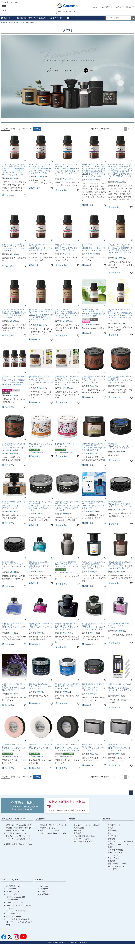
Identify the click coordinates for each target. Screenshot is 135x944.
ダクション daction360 (15, 897)
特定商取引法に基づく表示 (85, 836)
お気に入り (41, 18)
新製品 (110, 828)
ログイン (118, 7)
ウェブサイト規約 (81, 839)
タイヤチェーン (114, 833)
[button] (112, 129)
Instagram (44, 889)
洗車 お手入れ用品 (115, 850)
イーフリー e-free (13, 916)
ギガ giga (10, 908)
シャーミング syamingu (16, 911)
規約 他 (72, 819)
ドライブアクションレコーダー (120, 841)
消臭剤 (110, 847)
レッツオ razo (12, 900)
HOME (3, 22)
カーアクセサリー (21, 22)
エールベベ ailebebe (14, 902)
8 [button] (128, 129)
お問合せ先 (40, 819)
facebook (44, 886)
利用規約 (77, 830)
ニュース (97, 7)
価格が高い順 (27, 129)
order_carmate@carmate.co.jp (53, 833)
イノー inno (11, 889)
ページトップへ (131, 792)
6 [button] (122, 129)
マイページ (57, 18)
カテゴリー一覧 (114, 825)
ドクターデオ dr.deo (14, 894)
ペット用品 (112, 869)
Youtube (43, 891)
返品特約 (77, 833)
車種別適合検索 (25, 18)
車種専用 (111, 839)
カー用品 (10, 22)
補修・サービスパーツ (117, 864)
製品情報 (106, 819)
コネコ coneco (12, 914)
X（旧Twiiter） (46, 894)
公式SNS (39, 880)
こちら (30, 844)
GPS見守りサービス (116, 866)
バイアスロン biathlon (15, 886)
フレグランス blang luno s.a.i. (18, 905)
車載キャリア (113, 830)
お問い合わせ (129, 7)
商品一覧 (7, 18)
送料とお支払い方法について (14, 819)
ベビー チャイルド (115, 855)
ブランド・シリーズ (10, 880)
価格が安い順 (15, 129)
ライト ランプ (113, 858)
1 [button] (115, 129)
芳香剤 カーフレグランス (118, 844)
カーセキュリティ (115, 852)
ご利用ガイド (108, 7)
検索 (133, 18)
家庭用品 (111, 861)
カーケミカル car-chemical (17, 919)
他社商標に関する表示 (83, 841)
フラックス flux (12, 891)
